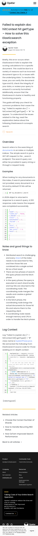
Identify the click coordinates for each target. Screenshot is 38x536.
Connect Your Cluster (17, 12)
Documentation (23, 472)
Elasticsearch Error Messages (24, 481)
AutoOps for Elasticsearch (9, 462)
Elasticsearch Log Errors (25, 484)
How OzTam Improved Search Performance (19, 435)
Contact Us (10, 514)
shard (18, 258)
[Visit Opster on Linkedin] (7, 524)
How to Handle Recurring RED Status (19, 428)
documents (7, 150)
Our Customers (6, 475)
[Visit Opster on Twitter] (11, 524)
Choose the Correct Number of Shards (19, 421)
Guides (21, 477)
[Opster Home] (8, 3)
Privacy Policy (21, 532)
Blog (20, 475)
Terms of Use (9, 534)
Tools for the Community (25, 462)
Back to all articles (11, 442)
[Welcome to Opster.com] (30, 524)
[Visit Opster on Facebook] (3, 524)
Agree (32, 531)
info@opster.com (7, 477)
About (4, 472)
